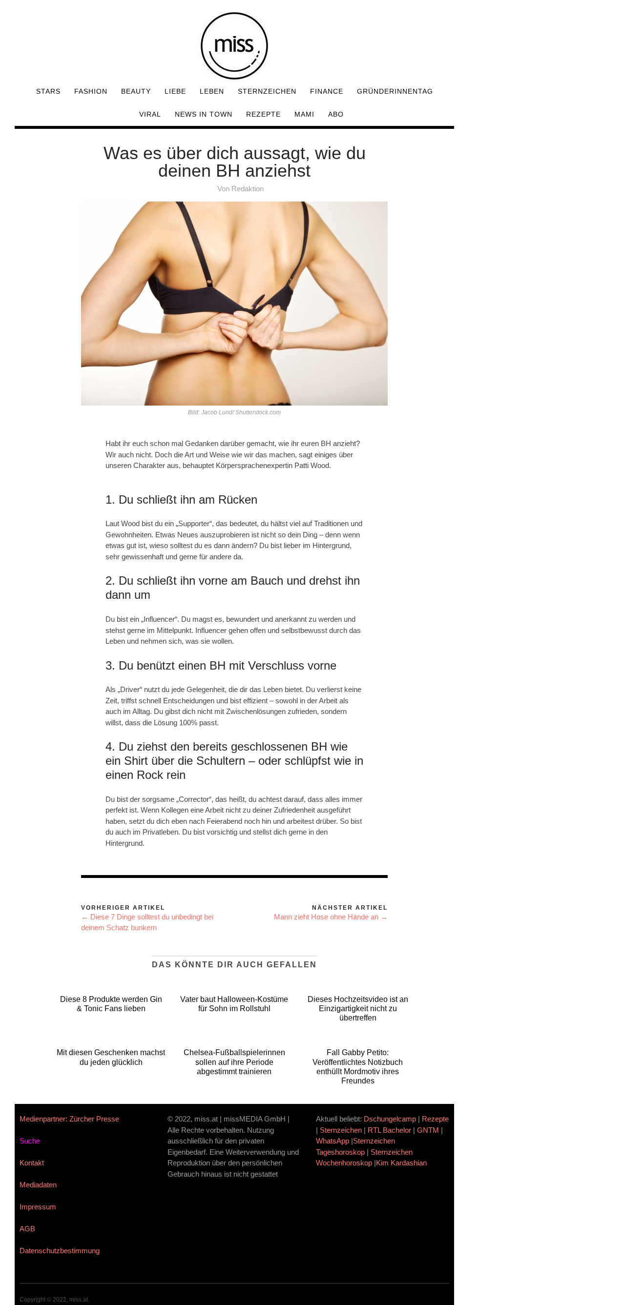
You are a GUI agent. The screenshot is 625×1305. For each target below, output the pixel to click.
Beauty (136, 91)
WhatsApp (332, 1141)
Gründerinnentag (395, 91)
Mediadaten (38, 1185)
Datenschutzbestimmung (60, 1250)
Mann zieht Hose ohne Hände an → (331, 917)
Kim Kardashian (402, 1163)
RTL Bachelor (389, 1130)
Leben (212, 91)
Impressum (38, 1207)
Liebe (175, 91)
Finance (326, 91)
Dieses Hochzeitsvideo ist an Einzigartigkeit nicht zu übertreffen (358, 1008)
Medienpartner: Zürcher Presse (69, 1119)
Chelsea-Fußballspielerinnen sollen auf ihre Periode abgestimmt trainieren (234, 1061)
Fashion (90, 91)
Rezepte (263, 114)
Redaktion (247, 188)
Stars (48, 91)
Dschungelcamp (390, 1119)
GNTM (428, 1130)
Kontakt (32, 1163)
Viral (150, 114)
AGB (27, 1228)
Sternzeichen (267, 91)
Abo (336, 114)
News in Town (203, 114)
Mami (304, 114)
